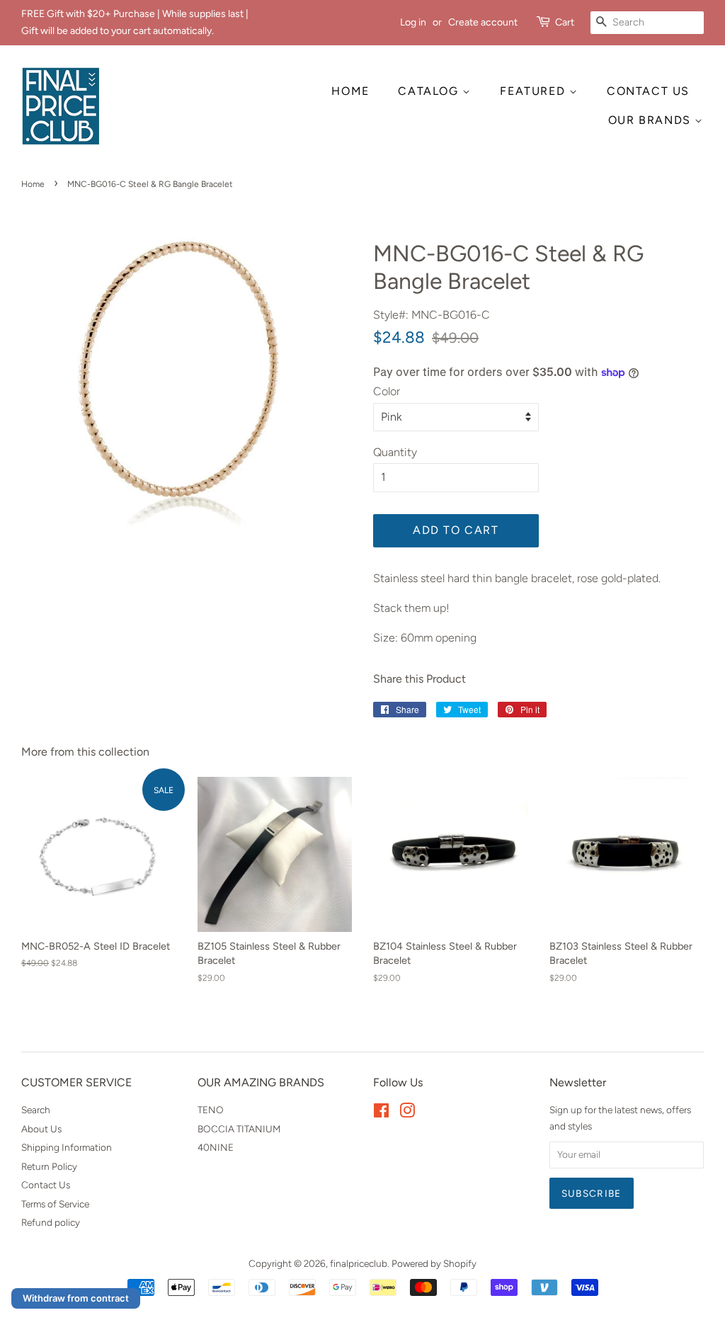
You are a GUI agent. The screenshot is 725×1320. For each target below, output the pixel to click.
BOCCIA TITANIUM (239, 1128)
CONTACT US (648, 91)
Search (35, 1109)
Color (386, 391)
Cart (564, 22)
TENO (211, 1109)
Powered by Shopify (434, 1263)
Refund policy (50, 1222)
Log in (413, 22)
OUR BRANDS (651, 120)
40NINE (216, 1147)
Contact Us (45, 1184)
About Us (41, 1128)
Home (33, 184)
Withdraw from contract (76, 1298)
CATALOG (430, 91)
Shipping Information (66, 1147)
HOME (350, 91)
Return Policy (49, 1166)
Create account (483, 22)
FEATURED (534, 91)
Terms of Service (55, 1204)
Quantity (395, 452)
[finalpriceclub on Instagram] (407, 1113)
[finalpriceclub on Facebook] (381, 1113)
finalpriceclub (358, 1263)
